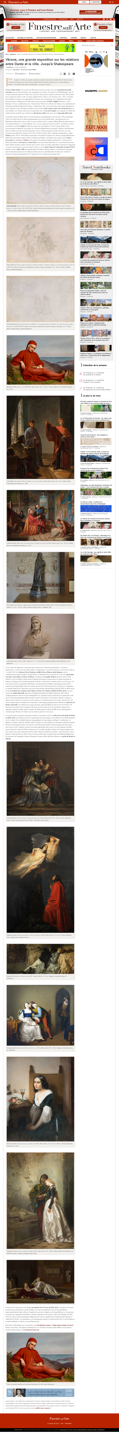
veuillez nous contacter (42, 1408)
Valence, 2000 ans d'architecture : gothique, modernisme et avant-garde (94, 309)
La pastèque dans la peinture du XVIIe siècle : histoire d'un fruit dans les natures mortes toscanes (95, 214)
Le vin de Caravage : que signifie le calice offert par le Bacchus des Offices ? (95, 183)
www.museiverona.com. (31, 1330)
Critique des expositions (46, 38)
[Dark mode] (74, 74)
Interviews (36, 41)
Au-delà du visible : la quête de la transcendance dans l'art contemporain (93, 503)
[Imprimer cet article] (64, 74)
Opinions (63, 38)
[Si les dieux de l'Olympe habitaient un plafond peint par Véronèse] (96, 224)
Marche (80, 41)
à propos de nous (49, 19)
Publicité (80, 19)
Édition (71, 41)
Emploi (93, 38)
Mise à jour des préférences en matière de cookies (85, 1429)
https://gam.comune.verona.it (63, 1325)
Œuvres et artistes (25, 38)
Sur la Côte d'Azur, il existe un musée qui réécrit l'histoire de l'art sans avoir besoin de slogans (96, 198)
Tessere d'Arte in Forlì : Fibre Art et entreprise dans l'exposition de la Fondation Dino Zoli (95, 339)
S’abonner (95, 2)
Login (84, 2)
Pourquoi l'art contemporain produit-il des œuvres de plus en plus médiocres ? (94, 469)
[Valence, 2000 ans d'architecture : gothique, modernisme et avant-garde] (96, 303)
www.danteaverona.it (43, 1325)
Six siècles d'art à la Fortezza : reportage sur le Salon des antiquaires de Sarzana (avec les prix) (95, 536)
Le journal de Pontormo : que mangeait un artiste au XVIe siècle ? (94, 436)
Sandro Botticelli (11, 206)
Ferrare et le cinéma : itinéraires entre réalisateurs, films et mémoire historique (93, 324)
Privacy (70, 1429)
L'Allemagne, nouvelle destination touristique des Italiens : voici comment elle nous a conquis (96, 486)
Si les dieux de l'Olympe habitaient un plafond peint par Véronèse (95, 230)
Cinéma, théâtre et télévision (95, 41)
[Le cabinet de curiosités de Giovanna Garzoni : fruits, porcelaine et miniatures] (96, 255)
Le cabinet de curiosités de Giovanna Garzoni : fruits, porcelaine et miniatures (95, 261)
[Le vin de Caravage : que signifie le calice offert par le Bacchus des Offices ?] (96, 177)
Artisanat (62, 41)
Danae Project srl (64, 1429)
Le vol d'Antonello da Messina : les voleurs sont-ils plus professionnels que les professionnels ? (96, 419)
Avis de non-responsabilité (28, 70)
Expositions (24, 41)
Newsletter (63, 19)
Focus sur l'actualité (49, 41)
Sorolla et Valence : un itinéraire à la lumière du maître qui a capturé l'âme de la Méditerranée (95, 354)
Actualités (10, 38)
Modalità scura (101, 1429)
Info (71, 19)
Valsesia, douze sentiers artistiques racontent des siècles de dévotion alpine (94, 276)
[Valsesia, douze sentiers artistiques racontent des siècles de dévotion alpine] (96, 270)
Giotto (26, 140)
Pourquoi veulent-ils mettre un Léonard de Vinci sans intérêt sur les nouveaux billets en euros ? (96, 402)
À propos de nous (53, 1423)
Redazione (10, 67)
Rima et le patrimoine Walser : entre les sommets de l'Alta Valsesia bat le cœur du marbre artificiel (93, 292)
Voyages (74, 38)
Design (83, 38)
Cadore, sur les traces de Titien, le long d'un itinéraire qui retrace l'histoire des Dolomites (94, 246)
